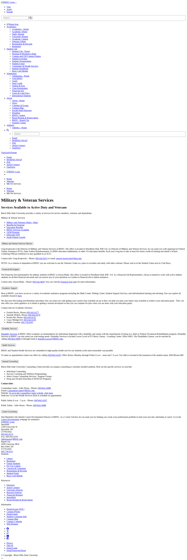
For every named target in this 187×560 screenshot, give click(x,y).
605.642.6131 (7, 434)
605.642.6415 (41, 258)
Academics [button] (11, 27)
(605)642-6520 (54, 355)
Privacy (10, 543)
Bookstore (16, 46)
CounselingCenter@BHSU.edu (21, 390)
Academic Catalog (20, 39)
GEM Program (13, 232)
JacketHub (11, 497)
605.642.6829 (39, 282)
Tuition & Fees (18, 86)
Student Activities (19, 59)
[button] (8, 130)
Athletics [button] (10, 125)
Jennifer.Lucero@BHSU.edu (50, 339)
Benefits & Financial (15, 225)
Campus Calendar (14, 521)
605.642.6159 (30, 320)
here (20, 296)
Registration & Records (22, 44)
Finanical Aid (66, 282)
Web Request (12, 524)
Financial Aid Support (10, 269)
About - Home (18, 100)
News (14, 103)
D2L (14, 143)
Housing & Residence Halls (24, 54)
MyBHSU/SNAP (19, 140)
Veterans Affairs (19, 41)
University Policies (15, 490)
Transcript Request (15, 495)
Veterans (10, 181)
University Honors (20, 36)
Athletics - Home (19, 128)
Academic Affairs (19, 32)
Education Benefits (15, 227)
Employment (12, 514)
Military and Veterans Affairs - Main (22, 222)
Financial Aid (18, 91)
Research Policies (14, 492)
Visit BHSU (17, 78)
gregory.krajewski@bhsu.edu (68, 258)
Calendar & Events (20, 105)
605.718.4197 (27, 322)
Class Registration (20, 88)
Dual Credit (17, 83)
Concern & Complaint (16, 468)
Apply (9, 9)
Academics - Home (20, 29)
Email (14, 138)
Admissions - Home (20, 76)
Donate (10, 12)
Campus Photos (13, 511)
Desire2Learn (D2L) (15, 509)
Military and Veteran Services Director (17, 244)
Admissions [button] (12, 73)
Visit (9, 7)
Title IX (10, 545)
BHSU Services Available (18, 230)
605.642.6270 (34, 315)
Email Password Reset (16, 550)
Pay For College (14, 466)
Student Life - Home (21, 51)
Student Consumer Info (17, 516)
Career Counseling (9, 412)
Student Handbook (20, 68)
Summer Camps (19, 123)
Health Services (8, 345)
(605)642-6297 (40, 400)
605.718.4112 (7, 451)
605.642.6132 (30, 317)
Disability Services (9, 329)
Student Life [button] (12, 49)
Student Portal (13, 473)
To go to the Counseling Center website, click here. (31, 393)
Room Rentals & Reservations (25, 118)
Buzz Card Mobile (20, 71)
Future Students (13, 463)
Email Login (12, 548)
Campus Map (18, 108)
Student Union (18, 64)
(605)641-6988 (44, 388)
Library (10, 458)
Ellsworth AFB (13, 235)
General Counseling (10, 361)
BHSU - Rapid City (20, 120)
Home (9, 179)
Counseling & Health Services (25, 66)
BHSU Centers (18, 115)
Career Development (10, 419)
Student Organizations (21, 61)
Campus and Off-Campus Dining (26, 56)
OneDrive (16, 148)
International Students (21, 96)
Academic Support (9, 288)
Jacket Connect (18, 145)
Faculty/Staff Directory (22, 110)
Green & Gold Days (21, 93)
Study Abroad (18, 34)
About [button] (9, 98)
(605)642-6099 (13, 339)
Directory (11, 485)
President (16, 113)
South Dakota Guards (16, 237)
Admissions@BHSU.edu (11, 439)
